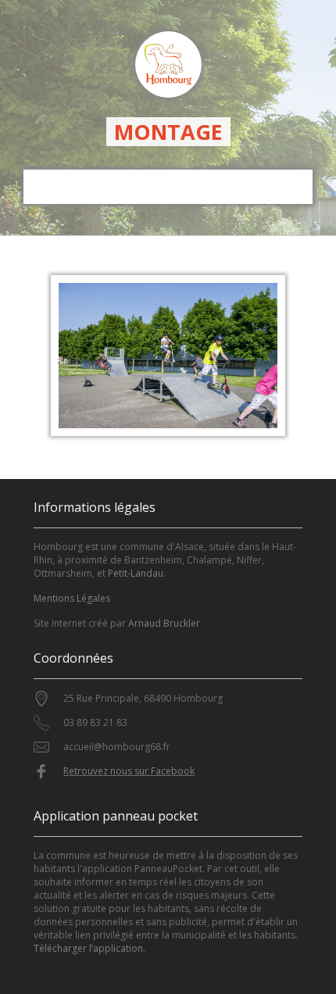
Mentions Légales (72, 598)
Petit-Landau (135, 573)
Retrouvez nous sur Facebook (129, 771)
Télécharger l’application (88, 948)
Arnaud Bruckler (164, 623)
